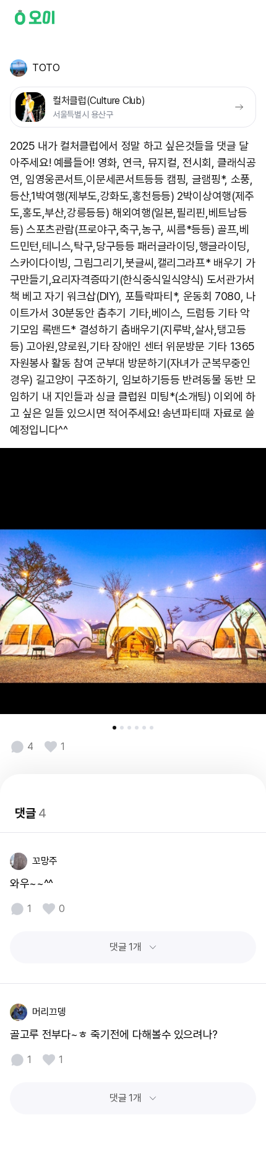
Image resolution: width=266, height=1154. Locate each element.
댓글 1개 (125, 947)
